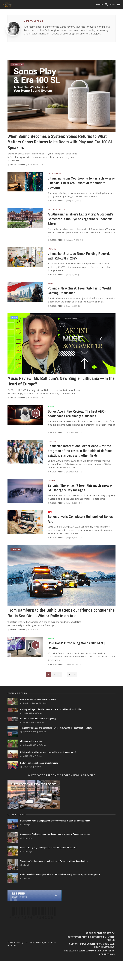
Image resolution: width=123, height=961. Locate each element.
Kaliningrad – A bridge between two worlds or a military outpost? (48, 752)
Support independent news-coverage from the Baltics (92, 945)
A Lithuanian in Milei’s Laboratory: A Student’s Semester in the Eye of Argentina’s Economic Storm (80, 219)
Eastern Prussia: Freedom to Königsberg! (38, 718)
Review (51, 407)
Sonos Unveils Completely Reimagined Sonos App (80, 519)
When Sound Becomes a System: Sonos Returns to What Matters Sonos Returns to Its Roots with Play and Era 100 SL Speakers (60, 142)
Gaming (51, 284)
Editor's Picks (54, 174)
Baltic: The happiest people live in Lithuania (39, 762)
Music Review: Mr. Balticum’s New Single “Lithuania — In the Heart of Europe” (61, 381)
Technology (17, 65)
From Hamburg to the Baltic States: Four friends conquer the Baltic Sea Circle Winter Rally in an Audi (61, 613)
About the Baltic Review (100, 933)
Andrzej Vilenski (33, 21)
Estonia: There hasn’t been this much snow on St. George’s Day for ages (80, 487)
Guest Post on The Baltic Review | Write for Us (91, 938)
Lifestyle (16, 549)
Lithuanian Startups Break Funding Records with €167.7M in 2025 (79, 256)
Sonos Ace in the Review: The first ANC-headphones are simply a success (77, 413)
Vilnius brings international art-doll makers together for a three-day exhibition (54, 861)
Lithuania (52, 249)
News (50, 512)
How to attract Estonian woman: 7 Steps (38, 699)
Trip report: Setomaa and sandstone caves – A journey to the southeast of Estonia (56, 727)
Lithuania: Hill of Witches (31, 741)
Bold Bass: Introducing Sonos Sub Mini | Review (76, 645)
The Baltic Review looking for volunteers (89, 951)
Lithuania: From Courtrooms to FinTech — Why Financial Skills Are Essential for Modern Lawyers (81, 183)
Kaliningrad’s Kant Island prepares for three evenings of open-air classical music (55, 820)
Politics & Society (56, 210)
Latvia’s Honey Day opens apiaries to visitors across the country (48, 847)
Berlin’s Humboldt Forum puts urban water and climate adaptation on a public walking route (60, 874)
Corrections (107, 954)
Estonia (51, 481)
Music (14, 318)
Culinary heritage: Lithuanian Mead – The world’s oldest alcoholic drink (51, 709)
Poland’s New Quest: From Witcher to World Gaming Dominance (79, 290)
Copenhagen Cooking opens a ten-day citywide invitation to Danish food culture (55, 834)
